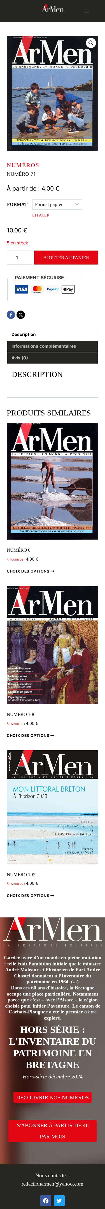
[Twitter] (59, 1200)
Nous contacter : (52, 1175)
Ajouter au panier (66, 257)
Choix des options (28, 571)
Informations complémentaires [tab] (43, 346)
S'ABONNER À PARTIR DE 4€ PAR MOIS (52, 1131)
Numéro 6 (19, 550)
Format (17, 204)
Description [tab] (23, 334)
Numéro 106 (21, 714)
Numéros (23, 165)
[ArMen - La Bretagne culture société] (52, 9)
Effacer (40, 215)
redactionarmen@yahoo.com (52, 1184)
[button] (91, 43)
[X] (21, 315)
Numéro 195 (21, 874)
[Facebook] (11, 315)
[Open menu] (86, 11)
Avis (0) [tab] (19, 357)
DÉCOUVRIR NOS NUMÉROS (52, 1097)
